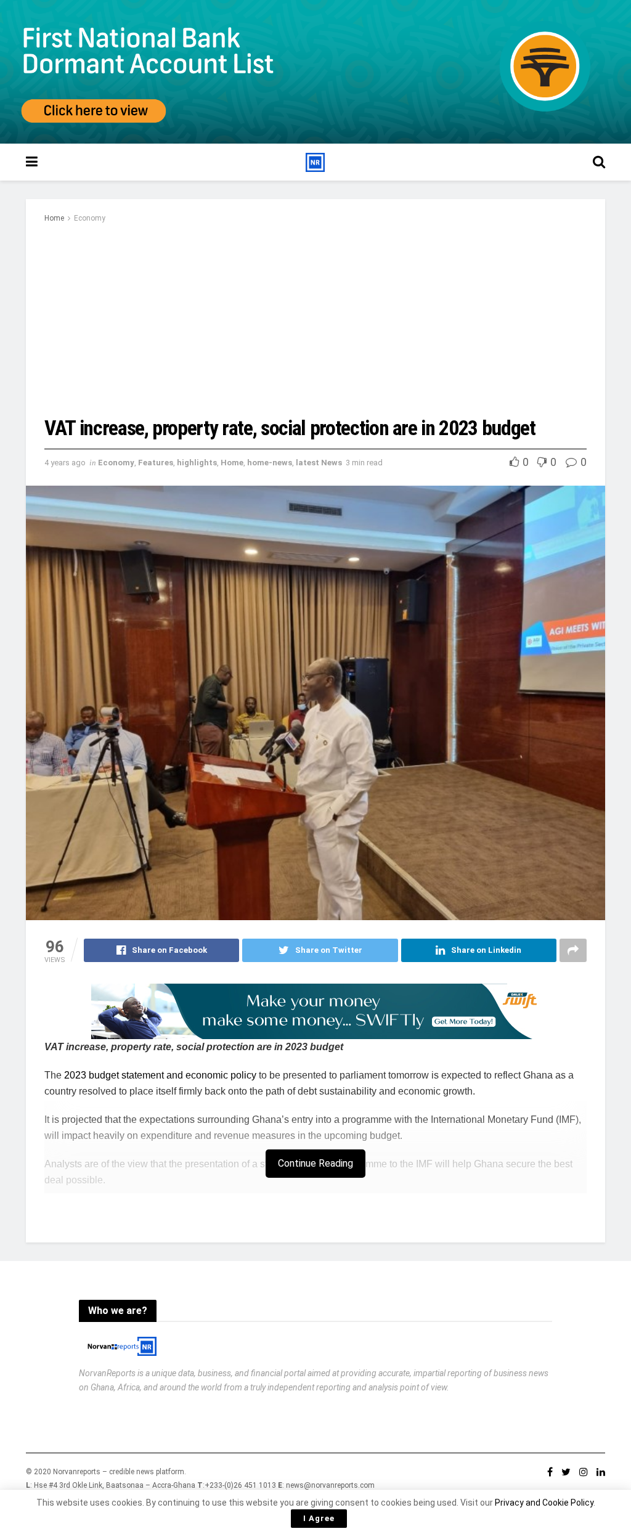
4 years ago (65, 462)
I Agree (319, 1518)
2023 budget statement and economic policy (161, 1075)
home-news (269, 462)
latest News (319, 462)
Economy (89, 218)
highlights (197, 462)
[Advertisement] (315, 318)
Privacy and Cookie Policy (544, 1502)
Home (54, 218)
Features (155, 462)
